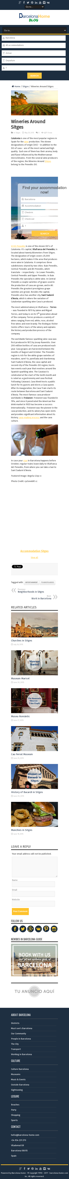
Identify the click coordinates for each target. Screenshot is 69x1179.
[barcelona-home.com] (34, 19)
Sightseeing (17, 1090)
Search (34, 75)
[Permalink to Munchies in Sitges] (34, 826)
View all (34, 557)
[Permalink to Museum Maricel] (34, 674)
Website (16, 899)
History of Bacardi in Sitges (27, 792)
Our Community (18, 1033)
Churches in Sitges (21, 640)
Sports (14, 1120)
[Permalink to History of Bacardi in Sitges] (34, 788)
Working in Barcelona (21, 1054)
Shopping (15, 1115)
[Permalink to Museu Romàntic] (34, 712)
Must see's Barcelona (21, 1028)
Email (14, 890)
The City (15, 1044)
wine (26, 141)
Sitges (25, 86)
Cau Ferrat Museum (22, 754)
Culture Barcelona (20, 1069)
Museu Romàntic (20, 716)
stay (25, 460)
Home (17, 86)
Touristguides (47, 583)
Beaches (15, 1104)
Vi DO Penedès (18, 246)
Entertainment (31, 583)
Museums (15, 1074)
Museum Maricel (20, 678)
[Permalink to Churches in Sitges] (34, 636)
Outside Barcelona (20, 1084)
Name (15, 880)
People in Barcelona (21, 1038)
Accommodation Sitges (34, 551)
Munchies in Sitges (21, 830)
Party (13, 1110)
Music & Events (18, 1079)
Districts (15, 1023)
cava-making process (29, 417)
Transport (16, 1049)
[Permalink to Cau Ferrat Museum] (34, 750)
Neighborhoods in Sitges (31, 590)
